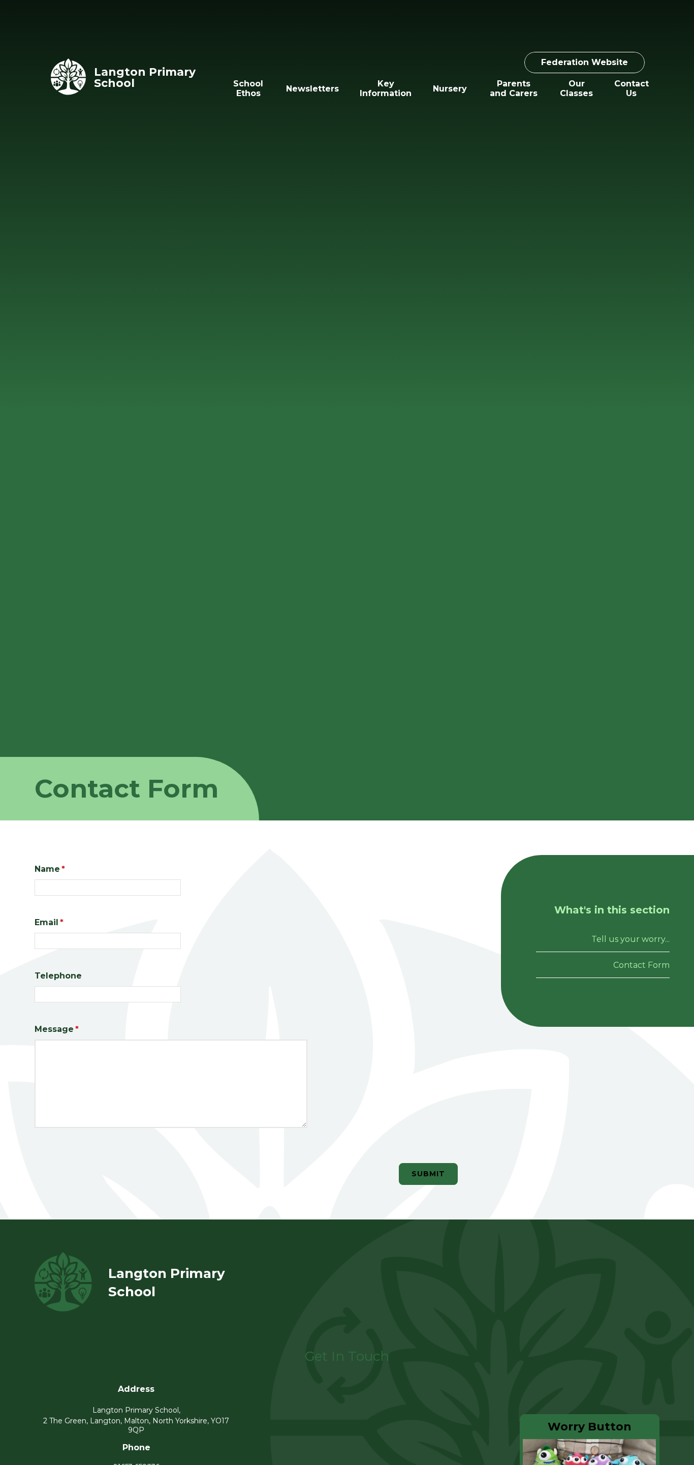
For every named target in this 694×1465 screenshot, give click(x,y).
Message (57, 1029)
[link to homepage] (68, 77)
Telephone (58, 976)
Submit (428, 1173)
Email (49, 922)
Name (50, 869)
